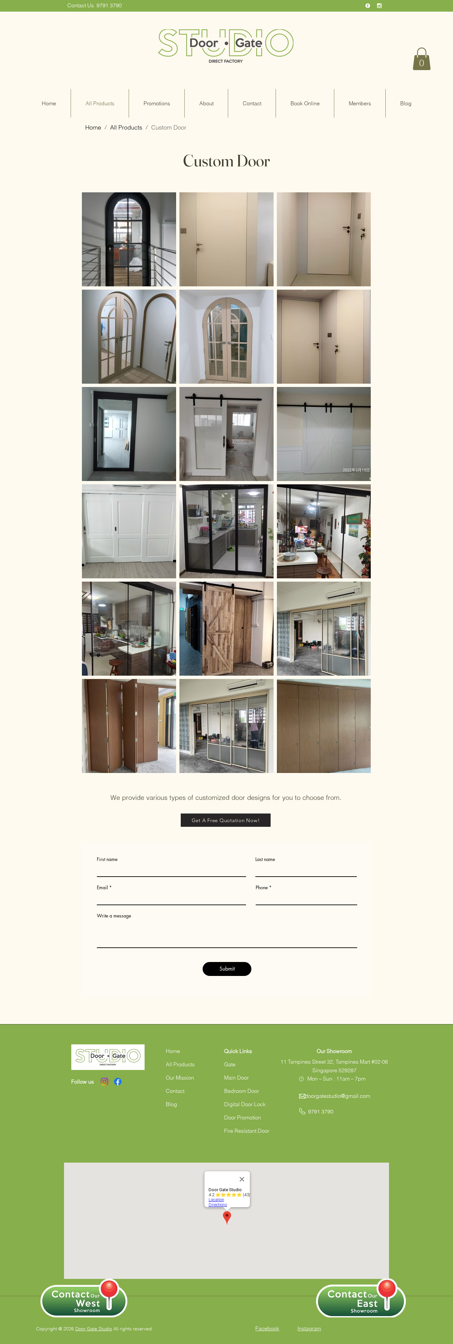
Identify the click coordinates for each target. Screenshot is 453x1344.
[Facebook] (118, 1082)
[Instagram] (104, 1082)
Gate (229, 1064)
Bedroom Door (241, 1091)
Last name (265, 859)
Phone (262, 887)
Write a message (114, 915)
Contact (175, 1091)
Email (102, 887)
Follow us (82, 1081)
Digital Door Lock (245, 1104)
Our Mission (180, 1077)
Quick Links (238, 1051)
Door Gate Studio (93, 1329)
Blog (171, 1104)
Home (173, 1051)
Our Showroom (334, 1051)
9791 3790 (109, 5)
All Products (180, 1064)
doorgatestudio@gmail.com (337, 1096)
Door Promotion (242, 1117)
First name (107, 859)
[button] (421, 59)
